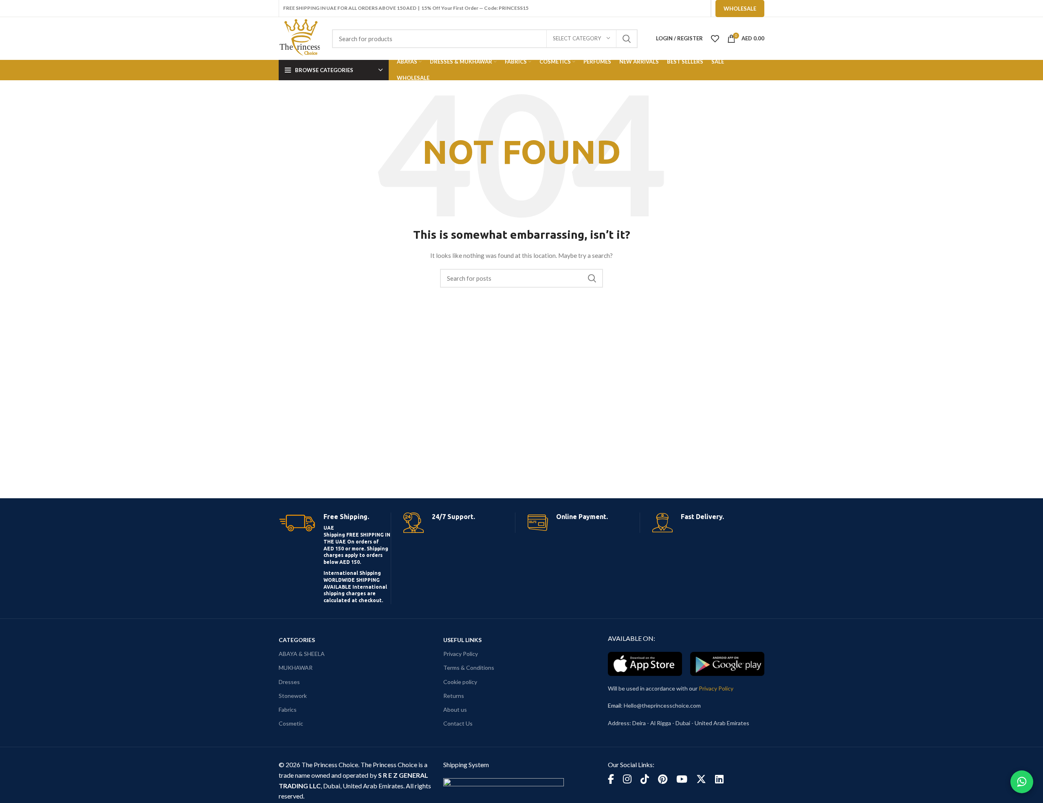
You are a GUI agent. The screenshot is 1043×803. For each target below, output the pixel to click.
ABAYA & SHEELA (302, 653)
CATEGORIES (297, 639)
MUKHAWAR (295, 667)
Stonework (293, 695)
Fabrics (288, 709)
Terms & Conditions (468, 667)
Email (614, 705)
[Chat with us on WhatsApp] (1021, 781)
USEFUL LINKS (462, 639)
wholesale (740, 8)
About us (455, 709)
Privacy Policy (460, 653)
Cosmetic (291, 723)
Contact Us (458, 723)
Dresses (289, 681)
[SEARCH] (626, 38)
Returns (453, 695)
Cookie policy (460, 681)
